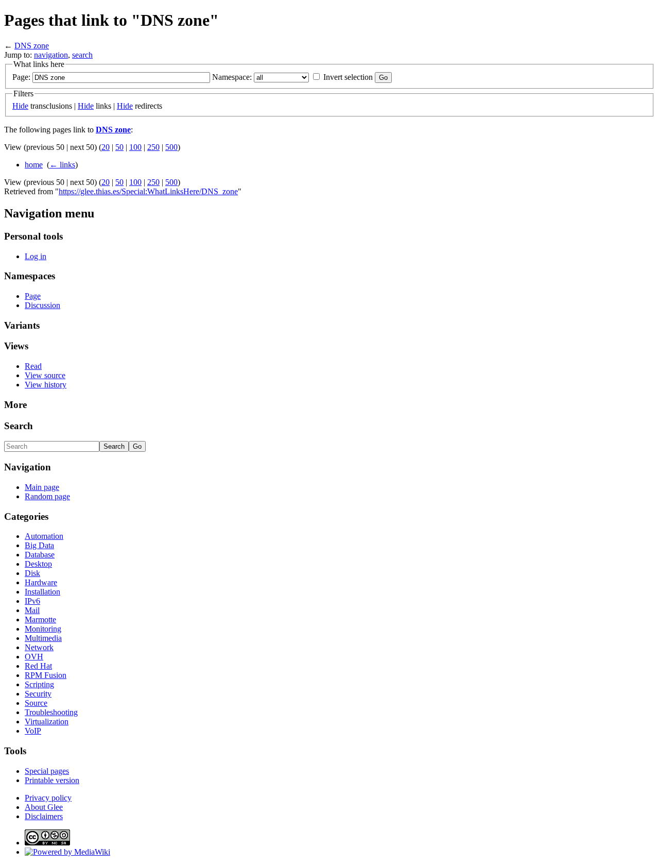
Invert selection (348, 77)
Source (36, 703)
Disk (32, 573)
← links (62, 164)
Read (33, 366)
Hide (20, 105)
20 (105, 147)
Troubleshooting (51, 712)
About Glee (44, 807)
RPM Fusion (45, 675)
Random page (47, 496)
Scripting (39, 684)
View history (45, 384)
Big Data (39, 545)
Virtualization (46, 721)
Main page (42, 487)
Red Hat (38, 666)
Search (18, 425)
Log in (35, 256)
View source (45, 375)
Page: (21, 77)
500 (171, 147)
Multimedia (43, 638)
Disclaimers (44, 816)
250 (153, 147)
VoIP (33, 730)
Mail (32, 610)
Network (39, 647)
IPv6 (32, 601)
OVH (34, 656)
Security (38, 693)
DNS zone (31, 45)
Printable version (52, 780)
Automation (44, 536)
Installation (42, 591)
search (82, 54)
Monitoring (43, 628)
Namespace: (232, 77)
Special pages (47, 771)
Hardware (41, 582)
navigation (51, 54)
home (34, 164)
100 (135, 147)
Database (40, 554)
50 (119, 147)
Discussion (42, 305)
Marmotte (40, 619)
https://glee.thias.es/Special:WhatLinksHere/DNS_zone (148, 191)
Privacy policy (48, 797)
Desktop (38, 563)
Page (33, 296)
